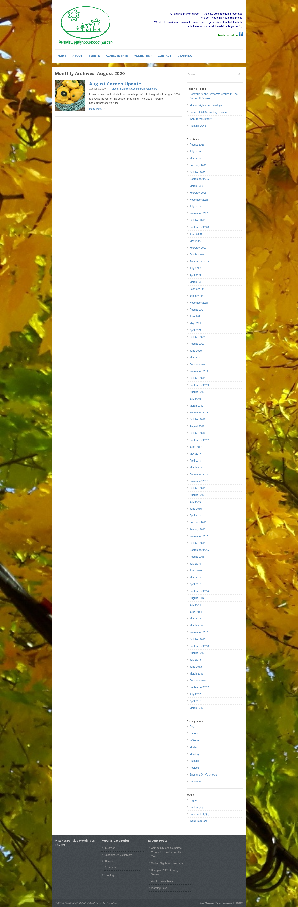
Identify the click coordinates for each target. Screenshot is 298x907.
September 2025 (199, 179)
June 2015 (196, 570)
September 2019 (199, 385)
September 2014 (199, 591)
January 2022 (197, 296)
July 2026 (195, 151)
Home (62, 56)
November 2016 (199, 481)
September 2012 (199, 687)
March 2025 (196, 186)
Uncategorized (198, 781)
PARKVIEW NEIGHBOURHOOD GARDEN (75, 902)
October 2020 (197, 337)
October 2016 (197, 488)
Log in (193, 800)
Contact (165, 56)
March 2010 (196, 708)
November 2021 (199, 302)
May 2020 (195, 357)
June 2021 (196, 316)
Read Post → (97, 108)
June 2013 (196, 666)
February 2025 (198, 192)
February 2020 (198, 364)
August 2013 (197, 653)
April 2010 (195, 701)
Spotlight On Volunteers (144, 88)
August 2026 (197, 144)
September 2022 (199, 261)
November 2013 (199, 632)
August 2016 (197, 495)
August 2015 (197, 556)
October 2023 (197, 220)
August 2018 (197, 426)
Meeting (194, 754)
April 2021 (195, 330)
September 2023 (199, 227)
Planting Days (198, 125)
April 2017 (195, 460)
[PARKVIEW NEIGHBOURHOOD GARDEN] (85, 26)
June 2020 (196, 350)
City (192, 726)
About (77, 56)
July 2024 (195, 206)
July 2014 (195, 605)
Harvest (114, 88)
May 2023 (195, 241)
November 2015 (199, 536)
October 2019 (197, 378)
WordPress (112, 902)
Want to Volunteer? (201, 119)
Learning (185, 56)
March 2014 (196, 625)
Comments (199, 814)
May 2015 (195, 577)
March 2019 (196, 405)
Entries (197, 807)
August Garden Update (115, 83)
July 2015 (195, 563)
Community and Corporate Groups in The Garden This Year (167, 852)
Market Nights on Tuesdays (206, 105)
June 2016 (196, 509)
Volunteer (143, 56)
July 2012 (195, 694)
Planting (194, 761)
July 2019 (195, 399)
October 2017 (197, 433)
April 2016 (195, 515)
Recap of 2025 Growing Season (208, 112)
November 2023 (199, 213)
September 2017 (199, 440)
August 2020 (197, 343)
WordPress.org (198, 821)
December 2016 (199, 474)
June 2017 (196, 447)
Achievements (117, 56)
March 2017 (196, 467)
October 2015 (197, 543)
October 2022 (197, 254)
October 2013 (197, 639)
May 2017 (195, 453)
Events (94, 56)
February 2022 (198, 289)
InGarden (125, 88)
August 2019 (197, 392)
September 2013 (199, 646)
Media (193, 747)
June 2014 (196, 612)
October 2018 (197, 419)
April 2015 (195, 584)
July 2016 (195, 502)
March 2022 (196, 282)
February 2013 (198, 680)
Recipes (194, 767)
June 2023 (196, 234)
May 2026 (195, 158)
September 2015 (199, 550)
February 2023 (198, 247)
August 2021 (197, 309)
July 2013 (195, 660)
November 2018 (199, 412)
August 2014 (197, 598)
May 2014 (195, 618)
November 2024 (199, 199)
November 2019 (199, 371)
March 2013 (196, 673)
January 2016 (197, 529)
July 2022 (195, 268)
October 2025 (197, 172)
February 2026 (198, 165)
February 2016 (198, 522)
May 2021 (195, 323)
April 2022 (195, 275)
